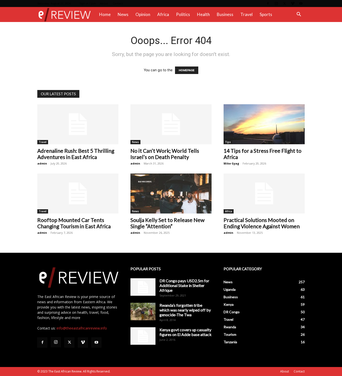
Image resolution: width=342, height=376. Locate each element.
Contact (118, 3)
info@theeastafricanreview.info (82, 328)
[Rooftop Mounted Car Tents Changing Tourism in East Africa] (77, 194)
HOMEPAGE (187, 70)
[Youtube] (301, 3)
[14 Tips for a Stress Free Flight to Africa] (264, 124)
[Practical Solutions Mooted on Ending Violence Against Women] (264, 194)
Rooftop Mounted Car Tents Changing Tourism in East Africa (74, 223)
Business (225, 14)
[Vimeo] (292, 3)
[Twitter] (284, 3)
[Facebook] (268, 3)
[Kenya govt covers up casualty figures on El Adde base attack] (142, 336)
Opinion (142, 14)
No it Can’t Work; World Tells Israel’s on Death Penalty (164, 154)
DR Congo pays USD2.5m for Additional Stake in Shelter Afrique (184, 285)
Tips (228, 142)
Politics (183, 14)
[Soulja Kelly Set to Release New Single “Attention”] (171, 194)
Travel (246, 14)
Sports (266, 14)
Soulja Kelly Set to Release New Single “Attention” (167, 223)
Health (203, 14)
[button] (299, 14)
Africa (163, 14)
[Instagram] (276, 3)
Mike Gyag (231, 163)
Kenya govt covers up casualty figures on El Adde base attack (185, 332)
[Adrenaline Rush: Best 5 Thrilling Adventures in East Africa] (77, 124)
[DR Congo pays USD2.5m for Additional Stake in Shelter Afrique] (142, 287)
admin (42, 163)
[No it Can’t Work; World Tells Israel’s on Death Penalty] (171, 124)
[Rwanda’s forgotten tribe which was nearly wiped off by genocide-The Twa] (142, 311)
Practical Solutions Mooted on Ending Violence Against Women (262, 223)
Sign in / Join (88, 3)
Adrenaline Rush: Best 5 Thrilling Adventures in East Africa (75, 154)
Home (105, 14)
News (123, 14)
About (104, 3)
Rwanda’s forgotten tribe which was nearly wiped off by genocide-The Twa (185, 310)
